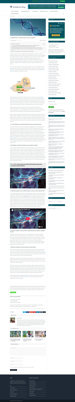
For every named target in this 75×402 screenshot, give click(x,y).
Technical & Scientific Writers (52, 62)
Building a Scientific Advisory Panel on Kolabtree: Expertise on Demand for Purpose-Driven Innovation (56, 138)
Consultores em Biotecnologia (53, 66)
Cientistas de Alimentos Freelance (53, 68)
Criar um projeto (12, 387)
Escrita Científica (31, 391)
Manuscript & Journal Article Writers (53, 89)
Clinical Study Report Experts (52, 87)
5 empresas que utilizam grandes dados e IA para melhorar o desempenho (56, 191)
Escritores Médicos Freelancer (53, 60)
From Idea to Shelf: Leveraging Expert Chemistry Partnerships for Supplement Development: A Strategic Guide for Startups (55, 147)
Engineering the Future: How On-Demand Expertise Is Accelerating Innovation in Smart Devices (56, 126)
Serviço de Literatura (32, 382)
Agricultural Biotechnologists (52, 91)
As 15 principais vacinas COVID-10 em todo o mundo (56, 186)
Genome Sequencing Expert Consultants (54, 92)
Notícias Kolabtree (14, 11)
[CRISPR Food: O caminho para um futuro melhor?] (28, 27)
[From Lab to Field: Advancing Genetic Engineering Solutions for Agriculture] (15, 334)
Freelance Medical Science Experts (53, 85)
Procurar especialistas (13, 389)
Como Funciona (47, 1)
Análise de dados (32, 380)
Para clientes (35, 11)
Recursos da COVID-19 (44, 11)
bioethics (31, 193)
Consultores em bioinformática (53, 73)
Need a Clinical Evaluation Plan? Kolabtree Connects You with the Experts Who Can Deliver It (56, 122)
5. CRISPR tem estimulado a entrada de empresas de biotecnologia (22, 51)
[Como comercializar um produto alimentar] (40, 334)
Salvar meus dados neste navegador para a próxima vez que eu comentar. (22, 367)
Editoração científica (32, 395)
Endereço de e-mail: (51, 101)
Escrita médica (31, 393)
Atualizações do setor (25, 11)
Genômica (44, 252)
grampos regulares (13, 138)
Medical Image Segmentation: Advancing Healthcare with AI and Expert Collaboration (56, 151)
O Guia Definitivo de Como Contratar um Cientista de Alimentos (27, 340)
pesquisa (41, 97)
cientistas (13, 101)
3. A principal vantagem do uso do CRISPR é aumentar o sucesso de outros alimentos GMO (26, 47)
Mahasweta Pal (13, 40)
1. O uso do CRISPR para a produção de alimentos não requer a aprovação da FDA (25, 45)
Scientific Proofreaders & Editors (53, 69)
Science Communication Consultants (54, 75)
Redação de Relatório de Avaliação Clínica (35, 389)
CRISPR (11, 53)
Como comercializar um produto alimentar (39, 340)
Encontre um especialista (55, 1)
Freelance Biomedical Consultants (53, 80)
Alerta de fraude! (35, 1)
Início (11, 385)
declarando (12, 68)
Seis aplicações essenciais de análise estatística (55, 170)
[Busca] (63, 13)
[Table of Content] (44, 44)
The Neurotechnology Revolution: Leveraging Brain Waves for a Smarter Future (56, 157)
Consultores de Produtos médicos (53, 64)
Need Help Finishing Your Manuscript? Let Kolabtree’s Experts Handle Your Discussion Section (56, 162)
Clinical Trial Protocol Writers (52, 78)
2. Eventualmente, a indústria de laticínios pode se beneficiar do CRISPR (23, 46)
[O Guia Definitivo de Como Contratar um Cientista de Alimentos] (27, 334)
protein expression (38, 204)
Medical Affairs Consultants (52, 82)
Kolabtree (11, 382)
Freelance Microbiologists (52, 76)
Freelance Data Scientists (52, 94)
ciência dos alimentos (25, 276)
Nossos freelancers (15, 13)
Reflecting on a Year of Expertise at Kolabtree (55, 118)
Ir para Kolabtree (41, 1)
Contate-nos (12, 391)
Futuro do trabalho (54, 11)
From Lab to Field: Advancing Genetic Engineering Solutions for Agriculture (15, 340)
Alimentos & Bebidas (43, 40)
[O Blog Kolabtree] (17, 6)
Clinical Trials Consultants (52, 71)
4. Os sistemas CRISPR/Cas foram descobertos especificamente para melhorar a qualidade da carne (27, 49)
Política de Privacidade (13, 393)
